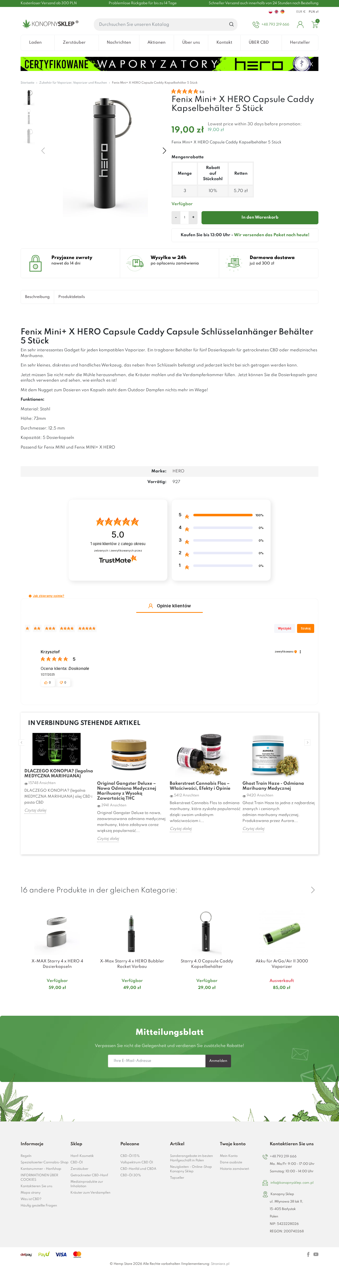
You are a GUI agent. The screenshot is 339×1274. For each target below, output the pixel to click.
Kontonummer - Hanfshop (41, 1169)
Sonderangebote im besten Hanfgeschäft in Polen (191, 1158)
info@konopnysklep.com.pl (292, 1182)
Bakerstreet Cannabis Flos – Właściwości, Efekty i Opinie (200, 786)
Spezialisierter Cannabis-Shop (44, 1162)
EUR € (301, 11)
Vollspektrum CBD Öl (136, 1162)
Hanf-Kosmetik (82, 1156)
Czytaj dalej (35, 811)
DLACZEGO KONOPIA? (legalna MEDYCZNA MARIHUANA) (58, 773)
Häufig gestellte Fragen (39, 1205)
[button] (30, 596)
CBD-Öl (76, 1162)
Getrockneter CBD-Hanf (89, 1175)
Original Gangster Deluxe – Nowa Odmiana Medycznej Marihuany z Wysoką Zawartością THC (126, 791)
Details (51, 997)
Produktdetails (71, 297)
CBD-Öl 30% (130, 1175)
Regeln (26, 1156)
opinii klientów (117, 543)
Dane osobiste (231, 1162)
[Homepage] (49, 24)
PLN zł (313, 11)
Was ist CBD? (31, 1199)
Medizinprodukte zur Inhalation (86, 1184)
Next (307, 742)
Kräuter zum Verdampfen (90, 1192)
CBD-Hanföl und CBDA (138, 1169)
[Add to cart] (88, 998)
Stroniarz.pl (220, 1264)
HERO (178, 471)
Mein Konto (228, 1156)
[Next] (312, 890)
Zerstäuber (79, 1169)
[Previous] (301, 890)
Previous (22, 742)
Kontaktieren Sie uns (36, 1186)
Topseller (177, 1177)
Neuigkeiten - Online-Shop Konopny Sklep (191, 1169)
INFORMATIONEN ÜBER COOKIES (39, 1177)
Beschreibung (37, 297)
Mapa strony (30, 1192)
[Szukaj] (231, 24)
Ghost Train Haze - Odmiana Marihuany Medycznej (273, 786)
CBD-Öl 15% (130, 1156)
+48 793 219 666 (283, 1156)
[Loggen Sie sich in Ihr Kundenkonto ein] (300, 24)
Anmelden (218, 1061)
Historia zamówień (234, 1169)
